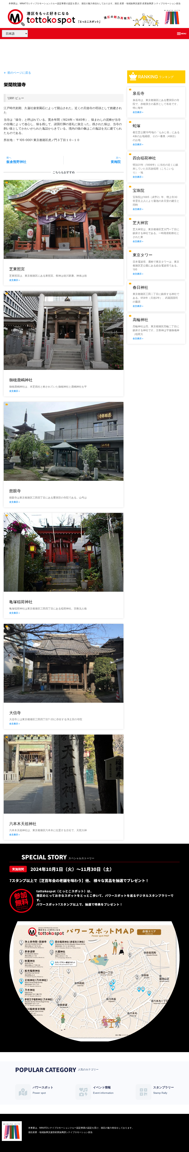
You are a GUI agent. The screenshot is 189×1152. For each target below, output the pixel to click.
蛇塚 (136, 125)
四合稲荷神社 (144, 158)
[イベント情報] (83, 1092)
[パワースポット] (23, 1092)
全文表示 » (14, 280)
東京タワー (142, 255)
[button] (181, 34)
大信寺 (15, 712)
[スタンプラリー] (143, 1092)
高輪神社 (140, 319)
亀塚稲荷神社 (20, 601)
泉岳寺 (138, 93)
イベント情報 (102, 1087)
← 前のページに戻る (17, 72)
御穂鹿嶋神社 (20, 380)
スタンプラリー (163, 1087)
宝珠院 (138, 190)
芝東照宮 (17, 269)
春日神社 (140, 287)
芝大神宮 (140, 222)
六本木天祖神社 (22, 823)
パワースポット (43, 1087)
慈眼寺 (15, 491)
